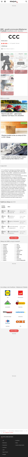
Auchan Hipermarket (19, 445)
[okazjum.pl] (14, 2)
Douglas (4, 454)
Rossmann (4, 445)
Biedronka (4, 442)
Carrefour (4, 447)
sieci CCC (8, 202)
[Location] (5, 1)
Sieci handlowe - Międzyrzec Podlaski (15, 430)
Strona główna (3, 430)
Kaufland (17, 440)
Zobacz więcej (14, 237)
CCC (26, 430)
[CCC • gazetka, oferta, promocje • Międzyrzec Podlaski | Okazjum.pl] (14, 37)
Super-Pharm (5, 452)
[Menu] (1, 1)
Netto (16, 442)
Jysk (3, 449)
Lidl (3, 440)
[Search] (26, 1)
